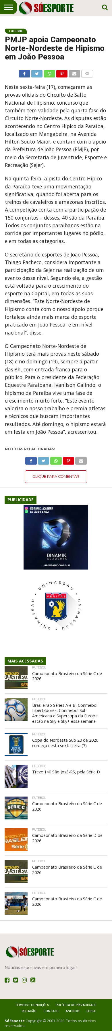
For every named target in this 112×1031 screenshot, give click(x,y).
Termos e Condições (32, 1005)
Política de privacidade (76, 1005)
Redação (29, 1011)
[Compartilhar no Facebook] (24, 72)
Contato (51, 1011)
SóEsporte (15, 1020)
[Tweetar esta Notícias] (37, 72)
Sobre (91, 1011)
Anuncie (72, 1011)
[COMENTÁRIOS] (87, 72)
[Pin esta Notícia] (61, 72)
